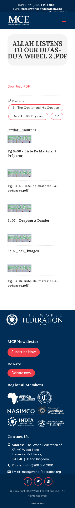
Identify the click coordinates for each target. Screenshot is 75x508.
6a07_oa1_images (23, 251)
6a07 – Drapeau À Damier (29, 220)
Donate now (21, 373)
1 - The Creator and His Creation (36, 108)
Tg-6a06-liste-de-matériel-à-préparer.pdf (33, 283)
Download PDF (19, 86)
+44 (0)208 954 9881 (38, 465)
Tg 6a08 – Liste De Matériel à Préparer (32, 153)
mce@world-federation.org (41, 472)
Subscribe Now (23, 352)
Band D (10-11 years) (28, 116)
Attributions (37, 503)
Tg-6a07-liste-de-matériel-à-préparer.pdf (33, 188)
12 (57, 116)
